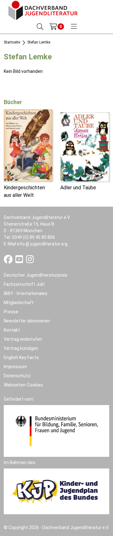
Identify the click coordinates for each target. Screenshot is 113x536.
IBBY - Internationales (25, 293)
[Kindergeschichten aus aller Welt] (28, 145)
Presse (11, 311)
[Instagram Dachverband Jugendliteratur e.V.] (30, 260)
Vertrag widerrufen (23, 339)
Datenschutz (17, 375)
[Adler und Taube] (84, 146)
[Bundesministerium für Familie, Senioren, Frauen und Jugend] (56, 430)
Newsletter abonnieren (27, 320)
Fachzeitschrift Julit (24, 284)
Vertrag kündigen (21, 348)
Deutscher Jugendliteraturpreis (35, 275)
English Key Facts (21, 357)
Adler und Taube (78, 188)
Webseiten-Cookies (23, 384)
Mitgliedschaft (19, 302)
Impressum (15, 366)
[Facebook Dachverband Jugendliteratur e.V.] (8, 260)
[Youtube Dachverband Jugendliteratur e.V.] (19, 260)
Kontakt (12, 330)
